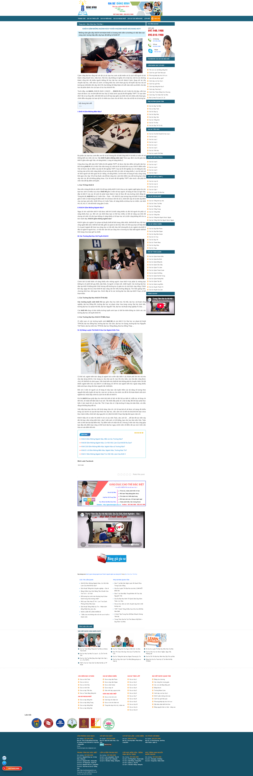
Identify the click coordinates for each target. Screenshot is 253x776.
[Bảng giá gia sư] (111, 553)
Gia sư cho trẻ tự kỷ (111, 697)
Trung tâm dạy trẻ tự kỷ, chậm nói (114, 705)
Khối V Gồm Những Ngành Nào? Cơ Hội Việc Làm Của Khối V (103, 454)
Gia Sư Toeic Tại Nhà (155, 203)
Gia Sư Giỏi (157, 51)
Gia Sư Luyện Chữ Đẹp (156, 153)
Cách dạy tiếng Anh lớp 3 (156, 86)
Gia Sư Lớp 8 (153, 167)
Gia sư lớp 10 (133, 704)
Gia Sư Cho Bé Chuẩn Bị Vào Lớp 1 (159, 134)
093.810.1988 (156, 34)
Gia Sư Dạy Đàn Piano (155, 228)
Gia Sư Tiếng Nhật (154, 212)
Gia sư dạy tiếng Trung (86, 702)
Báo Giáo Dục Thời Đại (94, 24)
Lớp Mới (147, 18)
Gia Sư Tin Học (153, 122)
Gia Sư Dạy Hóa (154, 114)
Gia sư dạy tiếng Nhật (86, 705)
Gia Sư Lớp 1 (153, 136)
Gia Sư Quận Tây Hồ (155, 281)
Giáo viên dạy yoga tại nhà (112, 690)
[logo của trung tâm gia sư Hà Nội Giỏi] (87, 1)
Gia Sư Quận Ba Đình (155, 259)
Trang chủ (82, 24)
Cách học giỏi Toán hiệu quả (157, 72)
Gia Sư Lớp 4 (153, 145)
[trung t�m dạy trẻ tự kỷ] (112, 493)
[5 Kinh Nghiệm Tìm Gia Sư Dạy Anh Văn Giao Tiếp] (159, 640)
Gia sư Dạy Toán (154, 109)
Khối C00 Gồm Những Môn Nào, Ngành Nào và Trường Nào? (103, 446)
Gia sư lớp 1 (133, 679)
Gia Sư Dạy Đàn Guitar (156, 234)
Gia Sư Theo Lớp (93, 18)
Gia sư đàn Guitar (110, 685)
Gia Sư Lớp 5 (153, 148)
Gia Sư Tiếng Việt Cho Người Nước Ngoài (161, 220)
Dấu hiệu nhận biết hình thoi (162, 704)
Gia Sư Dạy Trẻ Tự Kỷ (155, 125)
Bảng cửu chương (159, 679)
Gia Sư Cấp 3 (153, 189)
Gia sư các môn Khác (135, 18)
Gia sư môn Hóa (85, 685)
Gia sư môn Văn (85, 687)
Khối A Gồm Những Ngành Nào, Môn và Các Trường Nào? (102, 439)
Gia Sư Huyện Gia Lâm (156, 289)
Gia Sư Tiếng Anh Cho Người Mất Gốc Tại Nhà (126, 649)
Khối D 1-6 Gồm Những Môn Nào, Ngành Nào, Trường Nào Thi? (104, 450)
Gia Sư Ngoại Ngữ (119, 18)
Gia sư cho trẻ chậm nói (112, 702)
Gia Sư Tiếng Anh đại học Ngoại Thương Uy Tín (127, 656)
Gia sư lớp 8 (133, 699)
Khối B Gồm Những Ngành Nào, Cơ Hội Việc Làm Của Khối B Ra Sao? (106, 443)
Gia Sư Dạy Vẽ (153, 239)
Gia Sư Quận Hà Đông (155, 273)
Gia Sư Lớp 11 (153, 184)
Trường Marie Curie (159, 690)
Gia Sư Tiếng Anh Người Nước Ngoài (160, 217)
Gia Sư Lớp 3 (153, 142)
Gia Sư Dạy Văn (154, 117)
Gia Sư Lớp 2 (153, 139)
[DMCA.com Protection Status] (106, 744)
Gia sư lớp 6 (133, 693)
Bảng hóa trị (157, 687)
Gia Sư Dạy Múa (154, 245)
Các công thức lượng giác (161, 682)
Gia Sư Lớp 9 (153, 170)
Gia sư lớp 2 (133, 682)
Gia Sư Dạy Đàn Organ (156, 231)
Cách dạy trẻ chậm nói (111, 700)
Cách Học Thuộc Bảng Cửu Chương (159, 92)
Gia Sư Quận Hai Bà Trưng (157, 276)
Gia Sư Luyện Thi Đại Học (156, 192)
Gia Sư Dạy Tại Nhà (155, 106)
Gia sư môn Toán (85, 679)
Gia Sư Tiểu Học (154, 150)
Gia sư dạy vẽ (109, 687)
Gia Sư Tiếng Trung (155, 209)
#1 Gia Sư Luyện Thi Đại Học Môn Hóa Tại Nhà (159, 649)
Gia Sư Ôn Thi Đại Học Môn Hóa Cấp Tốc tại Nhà (160, 656)
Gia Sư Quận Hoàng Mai (156, 278)
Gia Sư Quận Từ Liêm (155, 267)
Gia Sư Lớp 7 (153, 164)
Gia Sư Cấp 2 (153, 173)
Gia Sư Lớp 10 (153, 181)
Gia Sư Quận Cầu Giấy (156, 265)
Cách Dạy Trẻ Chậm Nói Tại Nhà (158, 95)
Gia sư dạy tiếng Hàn (86, 708)
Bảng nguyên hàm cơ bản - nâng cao (164, 707)
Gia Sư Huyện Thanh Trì (156, 287)
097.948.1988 (156, 30)
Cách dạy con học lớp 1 (156, 81)
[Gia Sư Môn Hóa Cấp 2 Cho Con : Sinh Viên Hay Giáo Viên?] (126, 640)
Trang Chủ (81, 18)
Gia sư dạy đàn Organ (111, 682)
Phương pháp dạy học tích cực (158, 75)
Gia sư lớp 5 (133, 690)
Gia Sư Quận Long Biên (156, 284)
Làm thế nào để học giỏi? (156, 78)
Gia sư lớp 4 (133, 687)
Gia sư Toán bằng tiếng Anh (88, 693)
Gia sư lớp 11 (133, 707)
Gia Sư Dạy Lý (153, 111)
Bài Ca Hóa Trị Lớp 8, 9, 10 (157, 97)
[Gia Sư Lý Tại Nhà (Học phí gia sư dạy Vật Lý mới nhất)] (93, 640)
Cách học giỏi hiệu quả (160, 699)
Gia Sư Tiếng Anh (154, 120)
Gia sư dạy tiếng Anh (86, 700)
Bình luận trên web (85, 626)
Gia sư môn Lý (84, 682)
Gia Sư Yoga (153, 248)
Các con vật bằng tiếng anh (162, 685)
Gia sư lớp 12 (133, 710)
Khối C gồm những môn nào (162, 696)
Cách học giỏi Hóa (154, 84)
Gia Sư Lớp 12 (153, 187)
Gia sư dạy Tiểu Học (86, 690)
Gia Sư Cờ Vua (153, 237)
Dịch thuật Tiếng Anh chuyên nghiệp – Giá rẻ (95, 588)
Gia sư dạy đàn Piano (111, 679)
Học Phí (157, 18)
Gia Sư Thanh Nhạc (155, 242)
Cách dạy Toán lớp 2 (155, 89)
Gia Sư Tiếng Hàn (154, 214)
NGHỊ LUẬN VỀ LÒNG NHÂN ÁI (91, 612)
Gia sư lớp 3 (133, 685)
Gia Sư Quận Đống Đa (155, 262)
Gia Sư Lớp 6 (153, 161)
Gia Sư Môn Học (106, 18)
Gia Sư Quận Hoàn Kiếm (156, 256)
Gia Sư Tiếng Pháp (154, 206)
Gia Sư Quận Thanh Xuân (156, 270)
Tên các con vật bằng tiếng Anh (158, 70)
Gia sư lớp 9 (133, 701)
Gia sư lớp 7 (133, 696)
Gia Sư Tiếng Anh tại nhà (156, 201)
